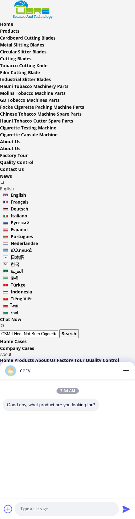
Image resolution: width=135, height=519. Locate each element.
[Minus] (126, 370)
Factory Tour (14, 155)
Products (24, 360)
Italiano (19, 216)
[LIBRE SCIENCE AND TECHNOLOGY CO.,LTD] (34, 17)
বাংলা (14, 312)
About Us (10, 148)
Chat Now (10, 319)
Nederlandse (24, 243)
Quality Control (16, 162)
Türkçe (18, 285)
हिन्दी (14, 278)
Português (22, 236)
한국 (15, 264)
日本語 (17, 257)
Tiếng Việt (21, 299)
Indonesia (21, 292)
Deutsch (19, 209)
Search (69, 333)
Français (20, 202)
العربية (17, 271)
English (18, 195)
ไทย (14, 306)
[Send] (126, 509)
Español (19, 229)
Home (6, 360)
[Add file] (8, 509)
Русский (20, 223)
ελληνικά (21, 250)
